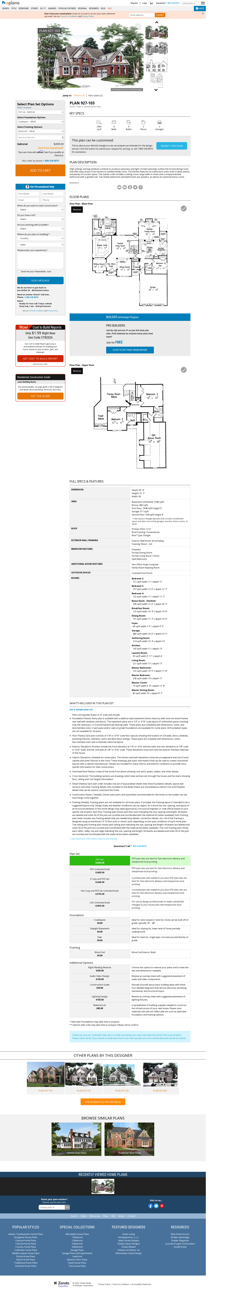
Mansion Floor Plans (77, 1259)
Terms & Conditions (69, 16)
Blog (103, 8)
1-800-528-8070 (172, 3)
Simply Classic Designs (129, 1243)
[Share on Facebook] (130, 187)
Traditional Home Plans (26, 1262)
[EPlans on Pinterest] (162, 1206)
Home (72, 106)
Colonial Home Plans (92, 106)
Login (144, 3)
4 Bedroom (77, 1246)
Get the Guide (40, 396)
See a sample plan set (81, 709)
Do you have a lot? (26, 215)
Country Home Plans (26, 1246)
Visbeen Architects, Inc (129, 1250)
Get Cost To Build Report (40, 358)
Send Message (40, 280)
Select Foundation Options (31, 117)
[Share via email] (119, 187)
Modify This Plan (172, 145)
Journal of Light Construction (180, 1243)
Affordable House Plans (77, 1234)
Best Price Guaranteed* (51, 147)
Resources (95, 1216)
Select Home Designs (128, 1240)
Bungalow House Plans (25, 1237)
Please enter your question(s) (32, 250)
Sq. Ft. (43, 8)
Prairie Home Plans (25, 1256)
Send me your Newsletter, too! (36, 271)
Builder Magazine (180, 1240)
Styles (84, 1216)
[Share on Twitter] (135, 187)
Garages (52, 8)
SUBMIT (160, 15)
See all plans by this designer (103, 1102)
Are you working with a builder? (33, 224)
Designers (94, 8)
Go (203, 3)
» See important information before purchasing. (93, 838)
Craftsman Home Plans (25, 1250)
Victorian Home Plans (25, 1266)
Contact (131, 1216)
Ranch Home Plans (25, 1259)
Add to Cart (40, 170)
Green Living (128, 1234)
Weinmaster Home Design (129, 1253)
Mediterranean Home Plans (25, 1253)
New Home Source (180, 1234)
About (121, 1216)
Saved (201, 8)
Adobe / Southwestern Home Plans (25, 1234)
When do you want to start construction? (37, 205)
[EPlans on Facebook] (150, 1206)
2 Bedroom (77, 1240)
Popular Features (67, 8)
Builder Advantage (180, 1237)
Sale (110, 8)
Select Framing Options (29, 127)
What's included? (24, 107)
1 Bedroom (77, 1237)
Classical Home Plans (25, 1240)
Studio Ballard (129, 1246)
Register (134, 3)
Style (14, 8)
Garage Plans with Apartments (77, 1253)
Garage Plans (77, 1250)
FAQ (113, 1216)
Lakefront (77, 1256)
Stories (34, 8)
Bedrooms (24, 8)
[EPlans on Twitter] (156, 1206)
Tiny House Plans (77, 1266)
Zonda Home (180, 1246)
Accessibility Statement (141, 1284)
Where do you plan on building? (33, 234)
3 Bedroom (77, 1243)
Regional (82, 8)
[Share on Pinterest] (140, 187)
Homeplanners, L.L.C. (128, 1237)
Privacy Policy (88, 16)
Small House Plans (77, 1262)
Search (5, 8)
